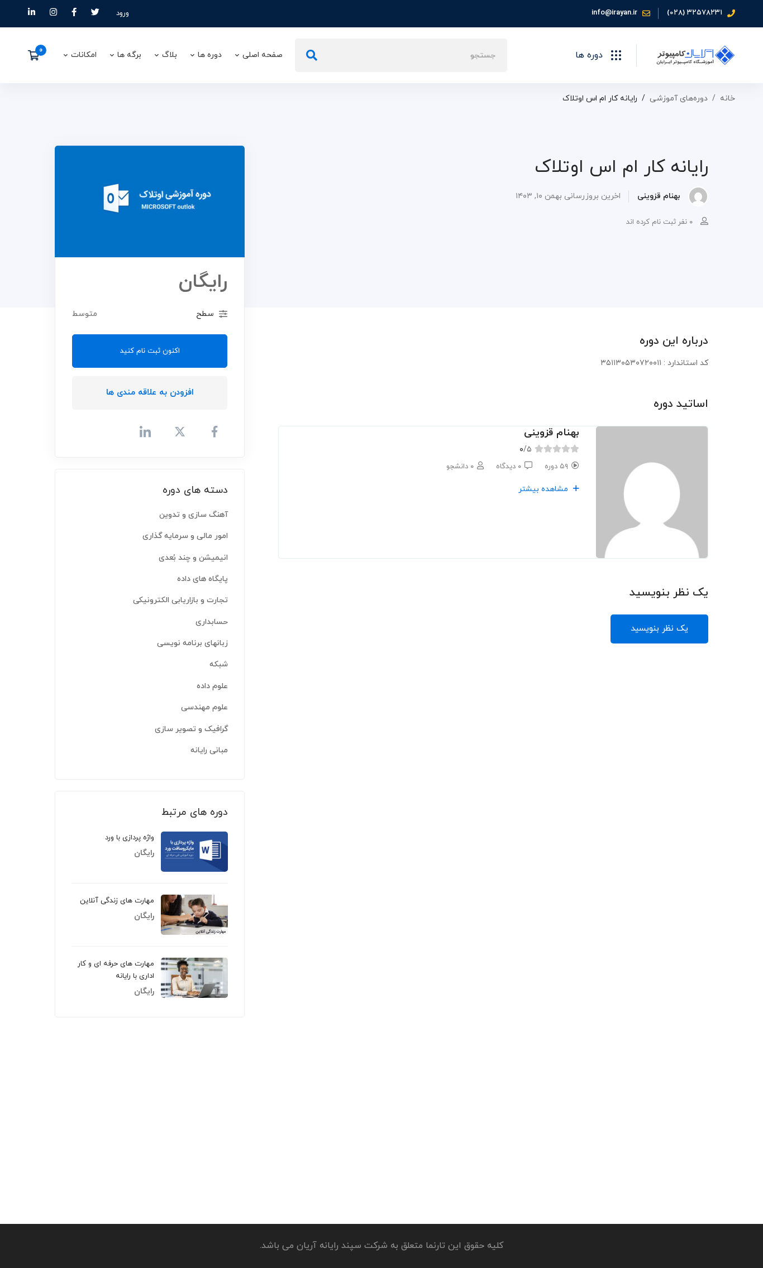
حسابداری (211, 622)
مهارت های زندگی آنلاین (117, 901)
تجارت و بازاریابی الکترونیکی (180, 600)
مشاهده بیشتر (544, 489)
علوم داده (212, 686)
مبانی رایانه (209, 750)
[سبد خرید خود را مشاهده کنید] (37, 55)
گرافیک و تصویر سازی (191, 729)
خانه (727, 98)
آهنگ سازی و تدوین (193, 515)
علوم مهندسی (204, 707)
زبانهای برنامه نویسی (192, 643)
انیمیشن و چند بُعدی (193, 558)
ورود (122, 13)
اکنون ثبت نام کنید (150, 351)
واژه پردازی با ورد (129, 838)
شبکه (218, 664)
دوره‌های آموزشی (679, 98)
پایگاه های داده (202, 579)
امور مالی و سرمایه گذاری (185, 536)
